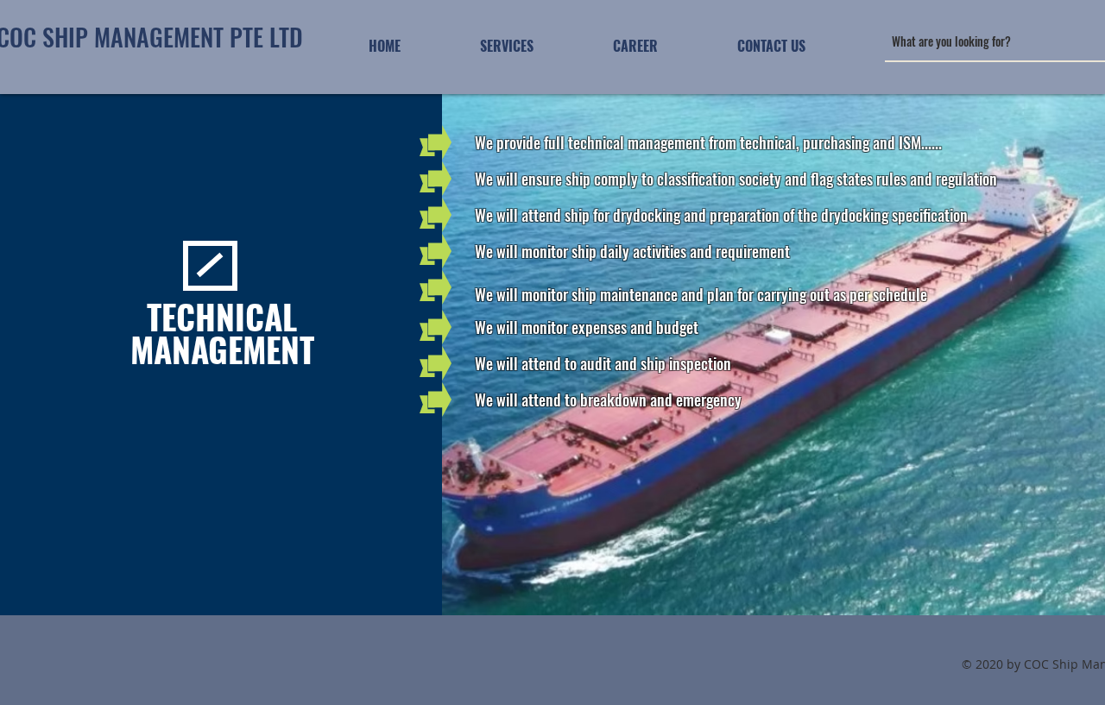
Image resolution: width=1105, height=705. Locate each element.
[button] (506, 46)
